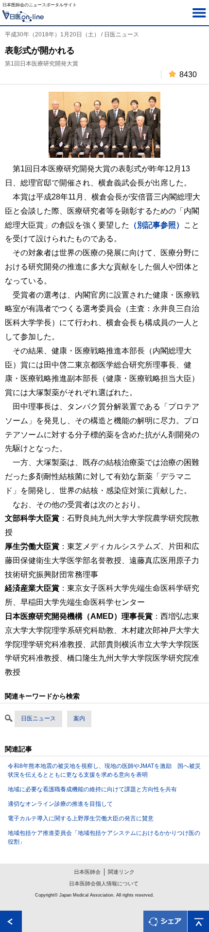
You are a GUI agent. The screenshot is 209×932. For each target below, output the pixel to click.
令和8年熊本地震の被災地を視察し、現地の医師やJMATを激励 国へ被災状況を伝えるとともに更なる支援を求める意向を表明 (104, 770)
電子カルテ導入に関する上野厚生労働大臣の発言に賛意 (81, 818)
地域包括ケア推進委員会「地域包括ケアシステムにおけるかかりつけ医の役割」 (104, 837)
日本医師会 (87, 872)
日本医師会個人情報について (104, 883)
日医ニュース (38, 718)
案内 (79, 718)
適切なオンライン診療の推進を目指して (60, 803)
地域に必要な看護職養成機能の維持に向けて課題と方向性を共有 (92, 789)
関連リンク (121, 872)
